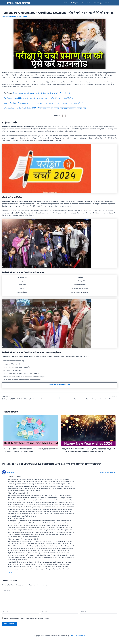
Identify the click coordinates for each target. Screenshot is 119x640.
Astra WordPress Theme (77, 636)
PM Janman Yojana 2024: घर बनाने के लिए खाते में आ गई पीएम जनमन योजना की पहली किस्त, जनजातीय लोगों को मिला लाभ (40, 98)
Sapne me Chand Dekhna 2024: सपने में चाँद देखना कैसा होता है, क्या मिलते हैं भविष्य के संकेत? (41, 93)
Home (65, 3)
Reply (10, 572)
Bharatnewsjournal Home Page (59, 384)
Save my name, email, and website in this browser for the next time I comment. (26, 618)
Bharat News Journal (18, 2)
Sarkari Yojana (86, 3)
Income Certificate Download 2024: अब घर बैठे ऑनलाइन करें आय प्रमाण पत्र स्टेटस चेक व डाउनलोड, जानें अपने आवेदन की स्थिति (43, 103)
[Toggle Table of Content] (63, 115)
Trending (107, 3)
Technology (98, 3)
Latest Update (74, 3)
